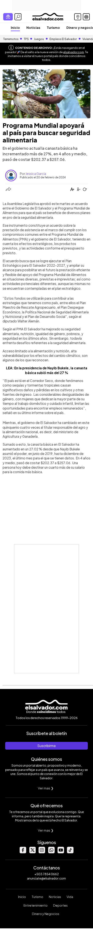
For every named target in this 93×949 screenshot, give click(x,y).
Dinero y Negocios (45, 914)
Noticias (33, 27)
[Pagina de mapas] (77, 16)
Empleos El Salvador (63, 39)
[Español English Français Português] (86, 16)
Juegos (39, 39)
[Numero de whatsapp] (51, 852)
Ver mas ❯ (46, 788)
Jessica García (36, 174)
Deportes (60, 905)
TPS (26, 39)
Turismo (53, 27)
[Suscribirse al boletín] (8, 16)
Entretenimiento (36, 905)
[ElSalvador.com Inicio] (47, 16)
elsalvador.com (73, 52)
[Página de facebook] (22, 852)
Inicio (15, 27)
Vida (70, 897)
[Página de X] (32, 852)
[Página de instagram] (41, 852)
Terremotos (11, 39)
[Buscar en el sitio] (17, 16)
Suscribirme (46, 745)
